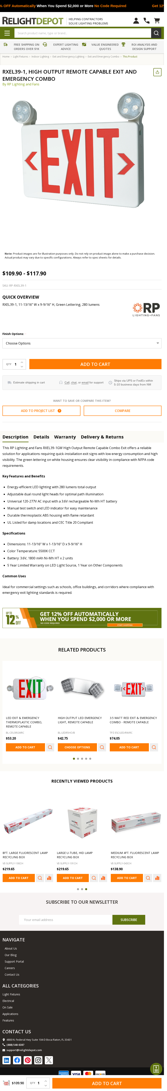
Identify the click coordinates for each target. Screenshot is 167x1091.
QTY (8, 364)
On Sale (7, 1007)
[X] (49, 1060)
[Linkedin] (6, 1060)
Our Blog (10, 955)
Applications (10, 1014)
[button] (22, 47)
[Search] (156, 33)
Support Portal (14, 961)
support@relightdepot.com (24, 1050)
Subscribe (129, 920)
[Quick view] (50, 747)
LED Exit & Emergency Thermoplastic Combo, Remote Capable (24, 722)
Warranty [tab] (65, 437)
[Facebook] (17, 1060)
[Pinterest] (28, 1060)
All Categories (20, 986)
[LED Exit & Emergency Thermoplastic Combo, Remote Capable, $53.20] (30, 688)
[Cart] (157, 20)
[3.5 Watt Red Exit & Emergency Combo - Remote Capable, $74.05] (134, 688)
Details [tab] (41, 437)
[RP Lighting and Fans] (146, 309)
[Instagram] (38, 1060)
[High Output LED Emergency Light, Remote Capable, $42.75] (82, 688)
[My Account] (136, 20)
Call (67, 382)
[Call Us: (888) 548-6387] (146, 20)
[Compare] (49, 878)
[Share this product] (157, 72)
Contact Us (12, 974)
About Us (11, 948)
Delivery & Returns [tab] (102, 437)
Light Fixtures (11, 994)
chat (74, 382)
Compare (122, 411)
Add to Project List (40, 411)
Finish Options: (14, 334)
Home (6, 56)
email (85, 382)
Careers (10, 968)
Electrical (8, 1001)
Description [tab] (15, 437)
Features (8, 1020)
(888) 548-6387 (15, 1045)
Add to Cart (95, 364)
